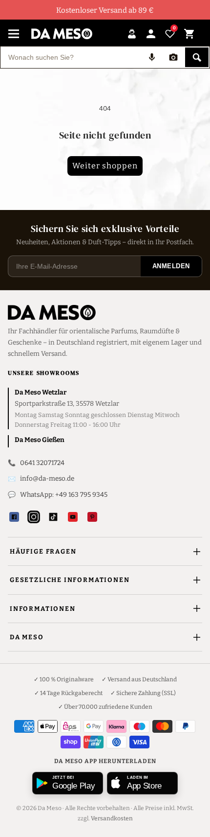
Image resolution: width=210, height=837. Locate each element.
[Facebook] (14, 517)
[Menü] (13, 34)
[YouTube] (72, 517)
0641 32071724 (42, 463)
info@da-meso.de (47, 478)
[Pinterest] (92, 517)
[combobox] (70, 57)
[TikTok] (53, 517)
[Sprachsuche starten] (152, 57)
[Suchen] (197, 57)
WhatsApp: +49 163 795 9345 (63, 494)
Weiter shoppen (105, 165)
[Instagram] (33, 517)
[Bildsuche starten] (173, 57)
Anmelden (171, 266)
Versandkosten (112, 818)
